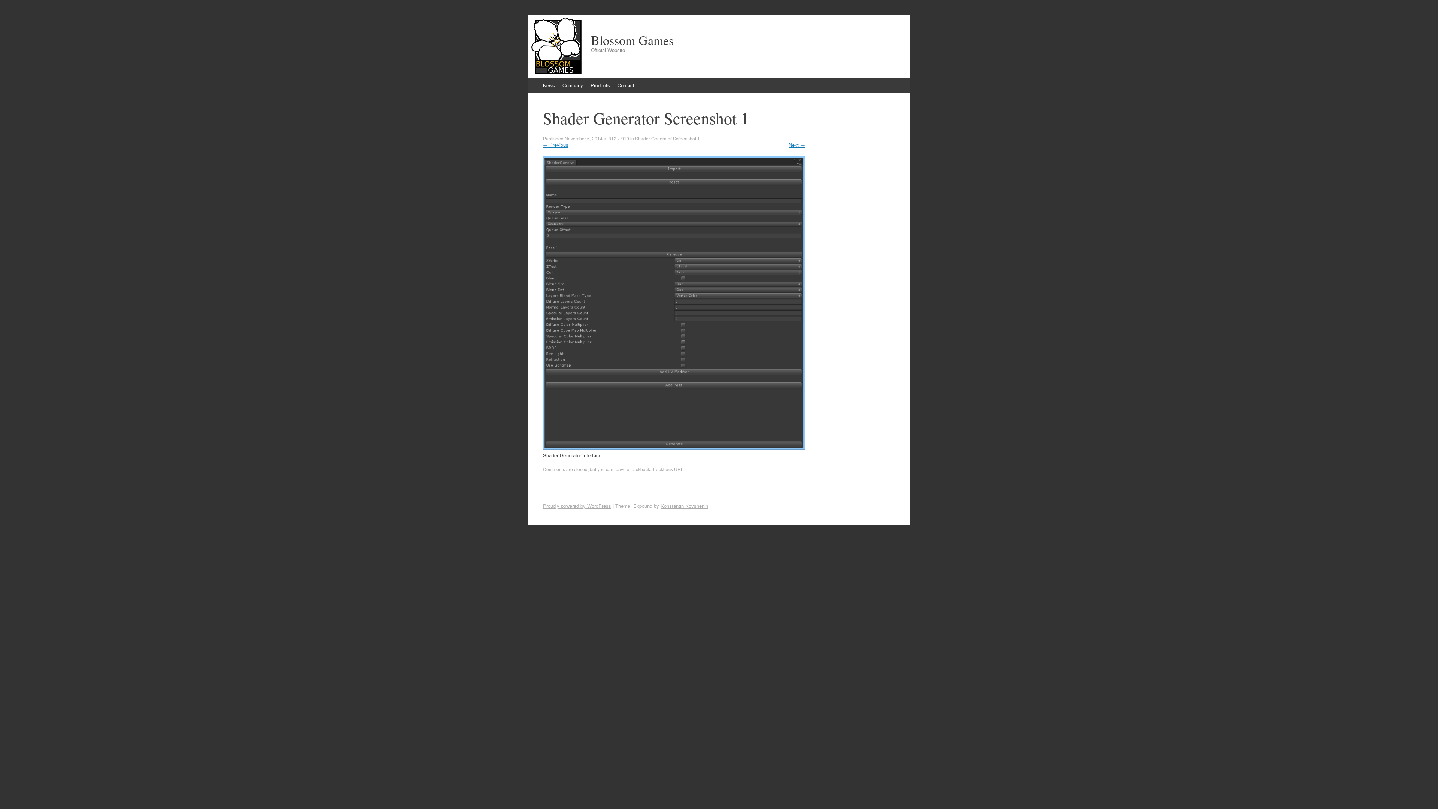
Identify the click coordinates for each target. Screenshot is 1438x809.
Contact (626, 85)
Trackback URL (667, 469)
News (549, 85)
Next (797, 144)
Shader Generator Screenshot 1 (667, 138)
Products (600, 85)
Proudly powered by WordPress (577, 505)
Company (572, 85)
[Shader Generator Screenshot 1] (674, 447)
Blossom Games (632, 40)
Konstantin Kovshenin (684, 505)
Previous (555, 144)
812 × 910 (619, 138)
